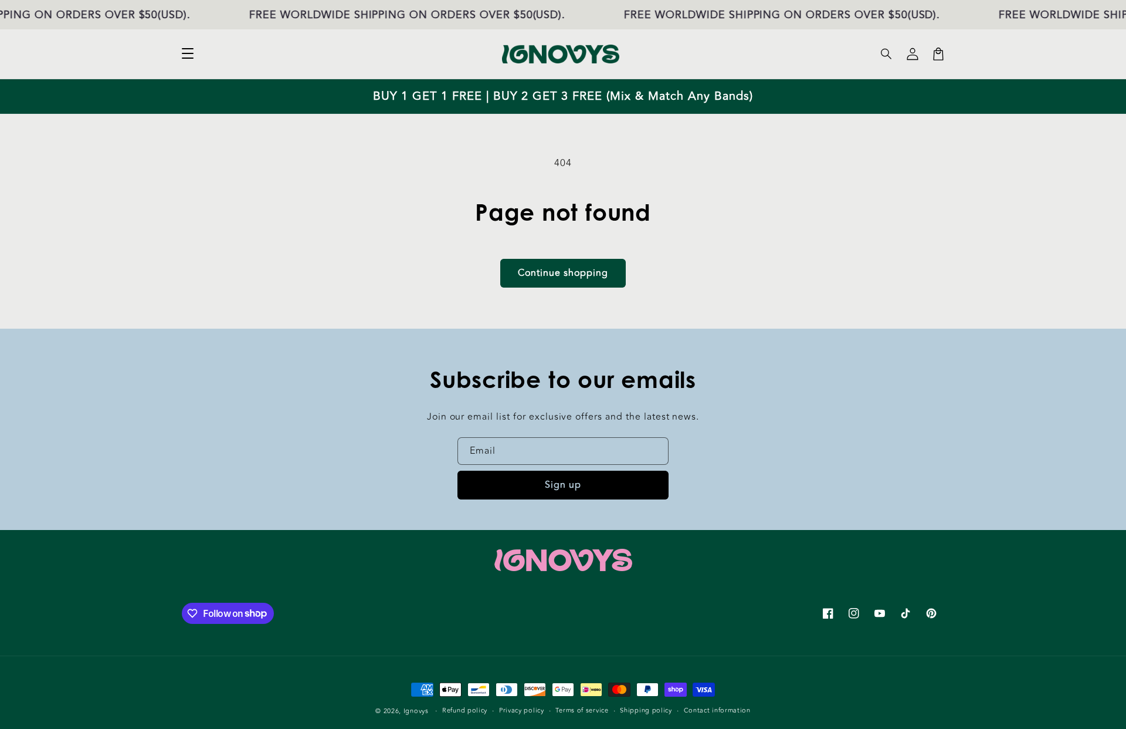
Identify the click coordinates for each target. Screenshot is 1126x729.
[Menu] (188, 54)
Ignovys (416, 711)
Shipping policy (646, 711)
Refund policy (464, 711)
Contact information (717, 711)
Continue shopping (563, 273)
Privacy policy (521, 711)
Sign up (563, 485)
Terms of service (581, 711)
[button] (887, 54)
